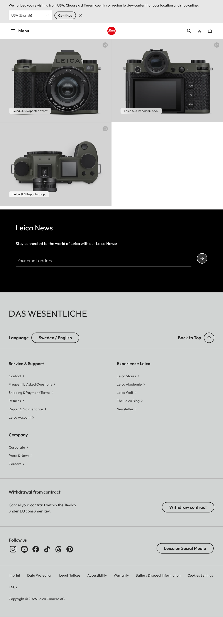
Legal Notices (69, 575)
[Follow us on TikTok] (47, 549)
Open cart (210, 31)
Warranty (121, 575)
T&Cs (13, 587)
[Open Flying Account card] (199, 31)
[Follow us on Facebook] (35, 549)
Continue (65, 15)
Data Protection (39, 575)
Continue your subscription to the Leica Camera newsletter (202, 258)
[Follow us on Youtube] (24, 549)
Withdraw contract (188, 507)
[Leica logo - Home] (111, 31)
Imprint (14, 575)
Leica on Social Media (185, 548)
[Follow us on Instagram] (13, 549)
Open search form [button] (189, 31)
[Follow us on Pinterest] (69, 549)
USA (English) (21, 15)
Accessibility (97, 575)
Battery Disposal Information (158, 575)
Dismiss (80, 15)
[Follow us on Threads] (58, 549)
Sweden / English (55, 337)
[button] (209, 338)
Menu (23, 30)
